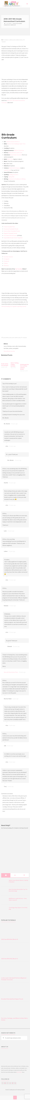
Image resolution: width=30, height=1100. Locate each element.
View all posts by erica (9, 351)
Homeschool (19, 40)
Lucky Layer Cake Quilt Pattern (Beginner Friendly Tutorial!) (13, 979)
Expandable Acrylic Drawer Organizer (13, 237)
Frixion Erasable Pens (9, 226)
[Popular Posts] (15, 875)
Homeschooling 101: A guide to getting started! (14, 306)
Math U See (10, 159)
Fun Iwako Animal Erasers (10, 235)
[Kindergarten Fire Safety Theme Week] (24, 360)
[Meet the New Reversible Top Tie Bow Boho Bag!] (4, 891)
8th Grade (9, 23)
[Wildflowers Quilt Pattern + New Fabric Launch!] (4, 900)
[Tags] (24, 875)
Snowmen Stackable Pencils (11, 229)
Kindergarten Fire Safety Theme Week (24, 367)
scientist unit (7, 170)
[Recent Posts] (5, 875)
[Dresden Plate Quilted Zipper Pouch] (15, 990)
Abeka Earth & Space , (14, 168)
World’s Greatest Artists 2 (13, 141)
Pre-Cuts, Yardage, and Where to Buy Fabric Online (14, 1019)
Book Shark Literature (16, 155)
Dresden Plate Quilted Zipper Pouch (12, 999)
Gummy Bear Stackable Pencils (12, 231)
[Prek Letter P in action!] (5, 360)
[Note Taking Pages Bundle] (15, 359)
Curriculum (12, 40)
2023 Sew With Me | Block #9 (9, 939)
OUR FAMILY (19, 1072)
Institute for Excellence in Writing (17, 179)
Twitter (6, 263)
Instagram (6, 259)
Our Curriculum (16, 337)
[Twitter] (13, 1083)
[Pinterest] (7, 1083)
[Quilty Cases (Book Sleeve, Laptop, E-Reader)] (4, 882)
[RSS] (15, 1083)
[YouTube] (10, 1083)
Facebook (6, 261)
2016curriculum (7, 337)
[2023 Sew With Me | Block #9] (15, 931)
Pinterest (6, 265)
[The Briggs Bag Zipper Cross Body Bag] (4, 909)
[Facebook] (2, 1083)
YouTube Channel (8, 257)
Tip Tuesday (18, 269)
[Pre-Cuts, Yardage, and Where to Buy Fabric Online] (15, 1010)
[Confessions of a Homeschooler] (11, 4)
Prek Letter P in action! (4, 364)
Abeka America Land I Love (15, 152)
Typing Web (11, 176)
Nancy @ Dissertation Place (11, 672)
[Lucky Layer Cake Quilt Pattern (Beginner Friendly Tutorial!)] (15, 969)
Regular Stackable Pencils (10, 233)
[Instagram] (5, 1083)
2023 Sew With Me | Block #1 (9, 959)
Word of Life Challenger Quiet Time (16, 144)
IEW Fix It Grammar (19, 150)
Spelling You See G (13, 174)
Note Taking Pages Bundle (14, 364)
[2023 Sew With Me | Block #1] (15, 950)
